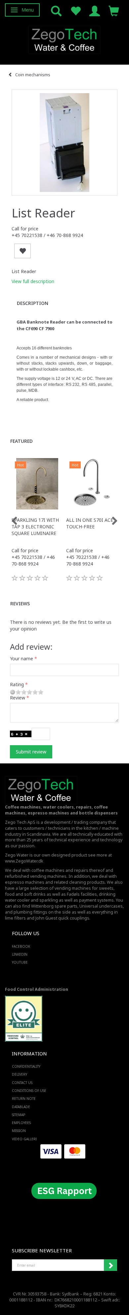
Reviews (20, 603)
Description (32, 303)
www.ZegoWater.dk (24, 861)
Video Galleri (24, 1139)
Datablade (21, 1107)
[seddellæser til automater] (64, 142)
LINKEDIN (19, 954)
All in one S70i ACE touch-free (89, 523)
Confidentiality (26, 1066)
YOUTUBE (20, 962)
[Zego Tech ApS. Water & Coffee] (64, 38)
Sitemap (18, 1114)
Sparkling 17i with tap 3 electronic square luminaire (35, 526)
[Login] (94, 10)
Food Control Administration (36, 989)
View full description (33, 281)
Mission (19, 1130)
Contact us (22, 1082)
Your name (21, 658)
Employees (21, 1122)
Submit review (31, 751)
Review (17, 697)
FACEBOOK (21, 946)
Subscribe (110, 1265)
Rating (17, 684)
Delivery (19, 1074)
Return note (24, 1098)
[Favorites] (75, 10)
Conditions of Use (29, 1090)
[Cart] (114, 10)
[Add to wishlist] (22, 251)
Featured (21, 441)
